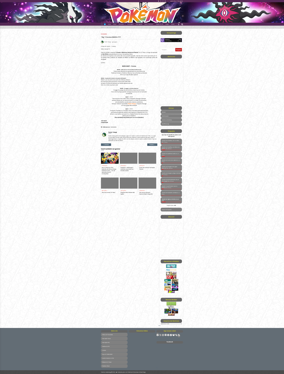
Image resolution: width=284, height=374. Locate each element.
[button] (178, 24)
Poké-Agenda (139, 24)
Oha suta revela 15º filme (108, 192)
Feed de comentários (167, 120)
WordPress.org (165, 124)
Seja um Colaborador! (107, 354)
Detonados (121, 24)
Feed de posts (165, 116)
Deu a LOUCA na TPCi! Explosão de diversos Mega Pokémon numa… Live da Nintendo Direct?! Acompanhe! (109, 170)
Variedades (104, 34)
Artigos (167, 24)
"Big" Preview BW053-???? (111, 37)
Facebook (170, 342)
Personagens (130, 24)
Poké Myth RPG (106, 342)
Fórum (114, 24)
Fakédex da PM (105, 346)
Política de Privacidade (107, 334)
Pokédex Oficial (105, 366)
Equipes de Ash (159, 24)
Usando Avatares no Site (108, 358)
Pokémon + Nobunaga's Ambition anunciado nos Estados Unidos (127, 169)
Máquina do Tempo (107, 362)
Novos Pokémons (148, 24)
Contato (104, 350)
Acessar (164, 112)
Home (109, 24)
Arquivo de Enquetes (167, 209)
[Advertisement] (171, 81)
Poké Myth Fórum (106, 338)
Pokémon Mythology (106, 372)
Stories (172, 24)
